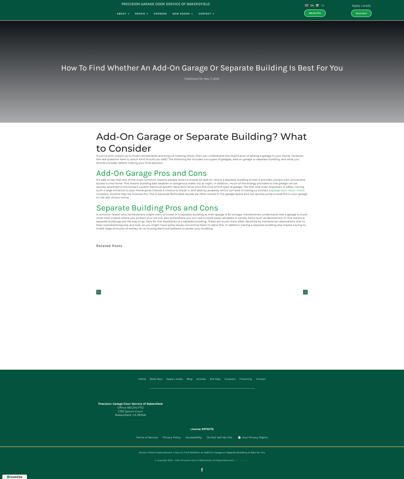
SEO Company (242, 460)
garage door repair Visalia (288, 190)
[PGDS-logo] (207, 399)
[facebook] (202, 470)
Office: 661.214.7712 (130, 407)
